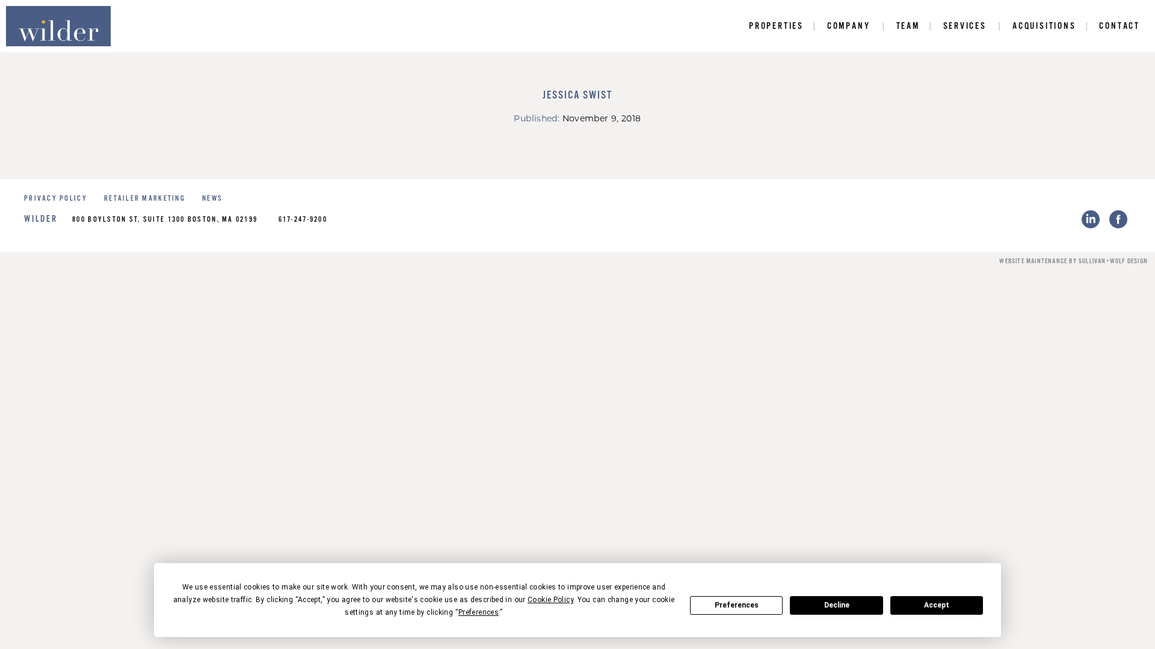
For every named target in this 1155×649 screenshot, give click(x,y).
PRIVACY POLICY (55, 198)
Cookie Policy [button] (550, 600)
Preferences (737, 605)
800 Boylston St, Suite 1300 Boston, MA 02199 (164, 219)
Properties (776, 26)
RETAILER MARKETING (144, 198)
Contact (1119, 26)
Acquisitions (1044, 26)
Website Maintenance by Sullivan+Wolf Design (1073, 261)
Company (848, 26)
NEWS (212, 198)
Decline (836, 605)
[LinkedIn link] (1090, 219)
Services (965, 26)
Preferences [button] (478, 612)
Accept (936, 605)
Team (908, 26)
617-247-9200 (303, 219)
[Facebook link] (1118, 219)
